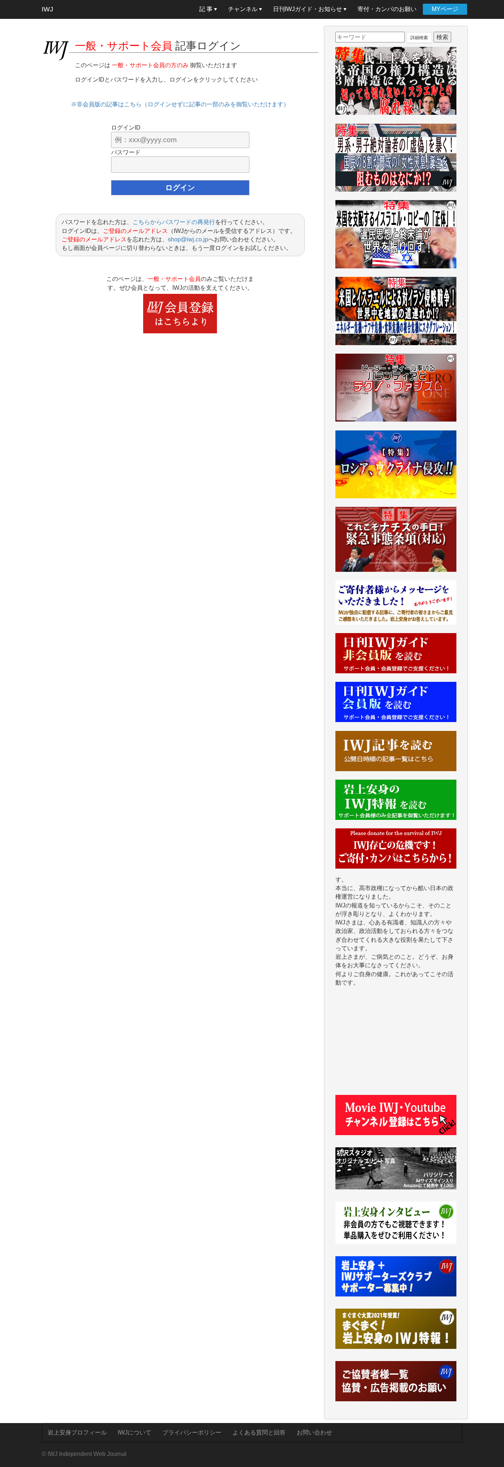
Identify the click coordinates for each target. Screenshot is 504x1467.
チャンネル (243, 9)
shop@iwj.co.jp (188, 239)
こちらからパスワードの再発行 (173, 222)
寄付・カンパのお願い (387, 9)
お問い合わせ (314, 1432)
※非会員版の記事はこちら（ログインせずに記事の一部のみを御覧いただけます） (180, 104)
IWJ (47, 9)
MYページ (445, 9)
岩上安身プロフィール (77, 1432)
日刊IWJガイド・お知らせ (308, 9)
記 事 (206, 9)
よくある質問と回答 (259, 1432)
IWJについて (134, 1432)
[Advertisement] (395, 1045)
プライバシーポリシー (191, 1432)
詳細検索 (419, 37)
